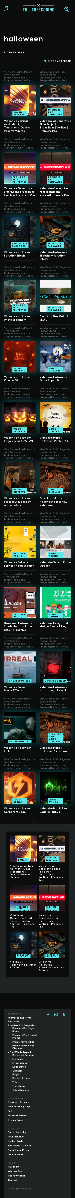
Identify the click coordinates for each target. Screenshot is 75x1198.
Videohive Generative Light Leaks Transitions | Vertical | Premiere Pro (19, 191)
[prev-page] (33, 821)
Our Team (13, 1166)
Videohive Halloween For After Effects (17, 254)
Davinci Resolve (19, 113)
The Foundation (17, 1175)
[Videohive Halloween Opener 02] (20, 356)
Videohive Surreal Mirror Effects (15, 688)
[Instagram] (56, 1015)
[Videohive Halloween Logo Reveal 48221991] (20, 417)
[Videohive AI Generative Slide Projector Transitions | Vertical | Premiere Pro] (55, 100)
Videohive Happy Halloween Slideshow (53, 749)
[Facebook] (48, 1015)
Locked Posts (15, 1141)
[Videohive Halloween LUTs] (20, 727)
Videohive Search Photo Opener (55, 563)
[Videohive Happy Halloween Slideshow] (55, 727)
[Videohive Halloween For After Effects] (20, 232)
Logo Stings (18, 800)
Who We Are (15, 1171)
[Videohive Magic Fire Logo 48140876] (55, 788)
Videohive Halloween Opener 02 (17, 378)
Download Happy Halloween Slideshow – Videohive (54, 502)
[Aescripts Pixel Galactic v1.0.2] (55, 296)
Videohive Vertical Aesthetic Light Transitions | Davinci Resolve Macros (17, 126)
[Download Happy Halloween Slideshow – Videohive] (55, 478)
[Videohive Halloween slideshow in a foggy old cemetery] (20, 478)
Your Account (15, 1154)
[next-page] (40, 821)
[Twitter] (64, 1015)
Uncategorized (19, 681)
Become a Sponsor (18, 1102)
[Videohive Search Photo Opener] (55, 542)
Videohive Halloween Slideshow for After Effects (53, 256)
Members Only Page (19, 1106)
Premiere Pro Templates (55, 112)
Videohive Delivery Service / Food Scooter (19, 563)
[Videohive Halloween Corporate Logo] (20, 788)
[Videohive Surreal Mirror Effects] (20, 667)
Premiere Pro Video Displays (55, 738)
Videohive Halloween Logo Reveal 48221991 (18, 439)
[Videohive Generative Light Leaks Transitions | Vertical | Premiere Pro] (20, 168)
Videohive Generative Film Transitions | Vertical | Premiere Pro (54, 191)
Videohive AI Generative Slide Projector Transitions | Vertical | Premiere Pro (55, 126)
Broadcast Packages (19, 244)
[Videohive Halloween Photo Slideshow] (20, 296)
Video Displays (19, 369)
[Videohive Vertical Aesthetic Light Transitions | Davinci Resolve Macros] (20, 100)
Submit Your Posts (18, 1150)
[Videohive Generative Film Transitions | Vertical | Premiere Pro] (55, 168)
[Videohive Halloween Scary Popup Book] (55, 356)
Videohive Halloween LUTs (17, 749)
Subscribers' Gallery (19, 1145)
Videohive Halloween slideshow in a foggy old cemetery (17, 502)
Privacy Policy (15, 1120)
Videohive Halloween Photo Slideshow (17, 317)
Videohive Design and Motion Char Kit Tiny (54, 624)
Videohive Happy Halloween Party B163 (54, 439)
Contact (12, 1179)
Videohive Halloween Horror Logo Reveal (53, 688)
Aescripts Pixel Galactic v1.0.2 (55, 317)
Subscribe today (17, 1132)
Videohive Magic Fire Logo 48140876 (53, 810)
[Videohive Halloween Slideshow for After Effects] (55, 232)
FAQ (10, 1111)
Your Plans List (16, 1136)
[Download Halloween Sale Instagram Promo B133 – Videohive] (20, 603)
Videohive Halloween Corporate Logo (17, 810)
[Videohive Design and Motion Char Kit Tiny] (55, 603)
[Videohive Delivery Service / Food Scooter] (20, 542)
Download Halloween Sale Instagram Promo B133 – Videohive (19, 626)
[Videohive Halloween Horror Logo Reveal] (55, 667)
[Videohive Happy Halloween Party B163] (55, 417)
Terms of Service (17, 1115)
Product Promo (19, 554)
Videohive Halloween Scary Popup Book (53, 378)
